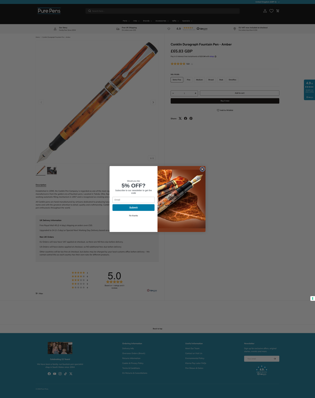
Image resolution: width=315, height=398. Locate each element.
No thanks (133, 216)
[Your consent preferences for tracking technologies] (312, 298)
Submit (133, 207)
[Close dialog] (202, 169)
